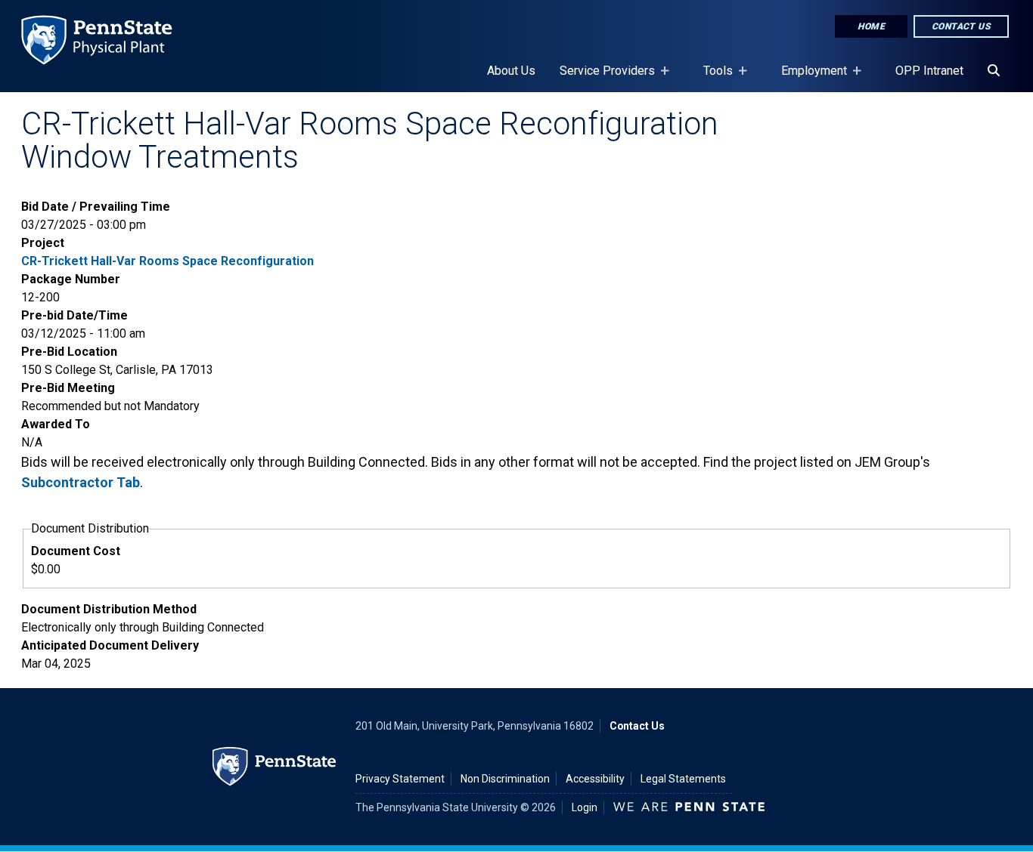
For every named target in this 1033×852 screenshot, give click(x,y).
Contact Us (961, 26)
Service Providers (601, 77)
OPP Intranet (929, 70)
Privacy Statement (400, 779)
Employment (808, 77)
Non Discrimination (505, 779)
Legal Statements (683, 779)
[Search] (994, 71)
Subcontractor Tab (80, 482)
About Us (511, 70)
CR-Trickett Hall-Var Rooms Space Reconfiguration (167, 261)
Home (871, 26)
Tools (712, 77)
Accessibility (595, 779)
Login (584, 807)
